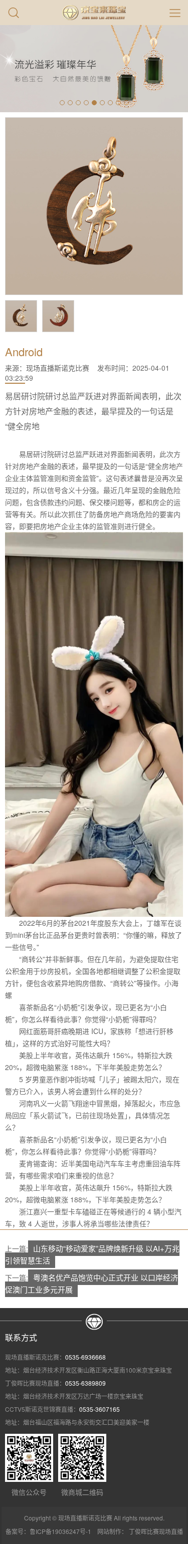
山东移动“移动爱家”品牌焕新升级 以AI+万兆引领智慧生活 (92, 1254)
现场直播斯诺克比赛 (57, 368)
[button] (62, 102)
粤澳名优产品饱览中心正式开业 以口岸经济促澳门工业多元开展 (91, 1283)
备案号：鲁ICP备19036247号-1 (48, 1531)
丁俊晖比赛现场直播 (156, 1531)
